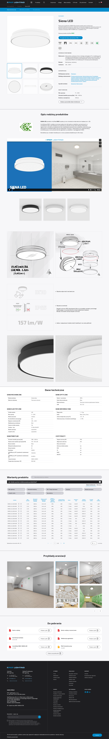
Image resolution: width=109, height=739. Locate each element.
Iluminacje (71, 683)
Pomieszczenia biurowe (76, 76)
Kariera (54, 679)
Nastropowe (80, 83)
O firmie (75, 2)
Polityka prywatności (12, 737)
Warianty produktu (25, 9)
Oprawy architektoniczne (58, 708)
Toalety (93, 78)
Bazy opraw (71, 695)
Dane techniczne (11, 9)
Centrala (86, 673)
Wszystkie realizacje (73, 673)
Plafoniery (73, 73)
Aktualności (55, 675)
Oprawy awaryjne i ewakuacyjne (57, 711)
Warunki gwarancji (73, 699)
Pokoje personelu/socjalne (77, 80)
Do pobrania (83, 2)
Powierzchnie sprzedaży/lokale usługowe (86, 77)
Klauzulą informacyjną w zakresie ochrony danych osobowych (27, 724)
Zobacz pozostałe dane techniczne (70, 101)
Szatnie (97, 78)
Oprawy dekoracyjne (57, 695)
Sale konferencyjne (87, 76)
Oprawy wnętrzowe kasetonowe (57, 698)
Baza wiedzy (67, 2)
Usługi (59, 2)
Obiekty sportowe (72, 681)
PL (99, 2)
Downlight (55, 700)
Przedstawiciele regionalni (90, 675)
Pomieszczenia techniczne (90, 80)
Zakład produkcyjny (89, 677)
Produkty (19, 6)
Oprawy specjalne (57, 715)
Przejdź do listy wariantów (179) (69, 37)
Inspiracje (53, 2)
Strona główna (10, 6)
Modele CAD (71, 697)
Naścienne (73, 83)
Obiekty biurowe (72, 675)
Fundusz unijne (56, 677)
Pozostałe (71, 685)
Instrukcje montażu (73, 693)
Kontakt (91, 2)
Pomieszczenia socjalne (85, 78)
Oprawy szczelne (57, 704)
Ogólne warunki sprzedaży (74, 701)
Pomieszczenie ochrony (76, 81)
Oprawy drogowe (57, 713)
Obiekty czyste (72, 679)
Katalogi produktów (73, 691)
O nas (54, 673)
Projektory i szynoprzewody (59, 693)
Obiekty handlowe (72, 677)
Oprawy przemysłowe (58, 706)
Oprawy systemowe (57, 691)
